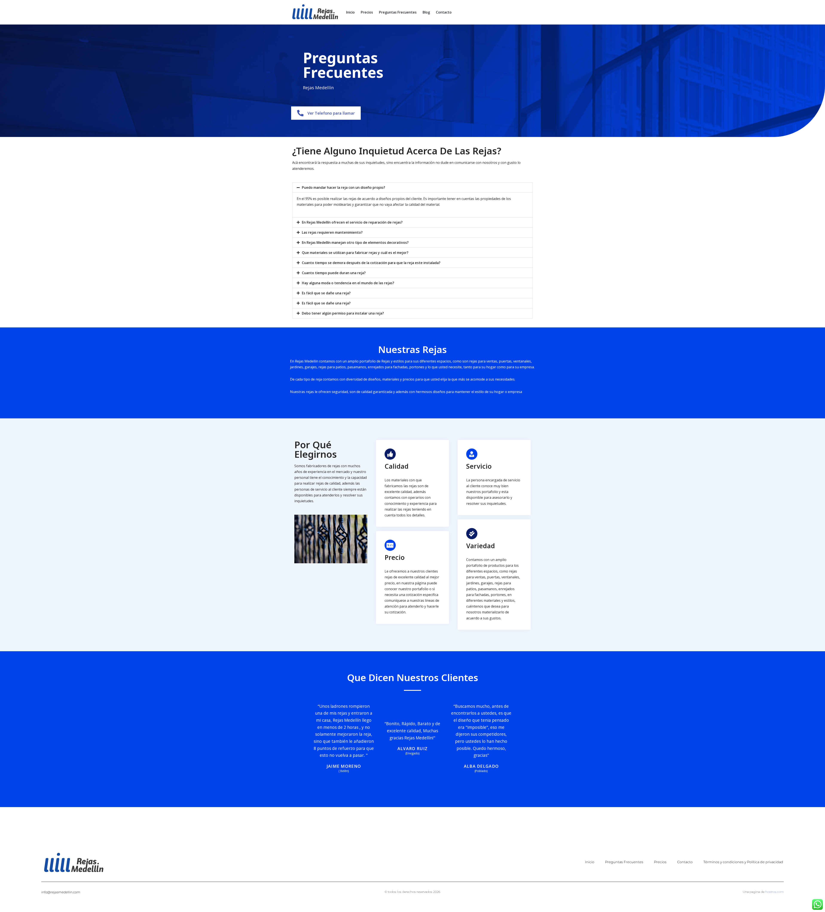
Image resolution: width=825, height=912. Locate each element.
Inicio (350, 12)
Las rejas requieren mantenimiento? (332, 232)
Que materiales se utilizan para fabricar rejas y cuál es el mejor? (355, 252)
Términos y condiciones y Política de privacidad (743, 862)
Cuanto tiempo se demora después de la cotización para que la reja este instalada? (371, 262)
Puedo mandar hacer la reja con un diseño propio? (343, 187)
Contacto (444, 12)
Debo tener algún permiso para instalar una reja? (343, 313)
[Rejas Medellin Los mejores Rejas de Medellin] (314, 12)
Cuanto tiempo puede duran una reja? (334, 272)
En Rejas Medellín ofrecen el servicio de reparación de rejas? (352, 222)
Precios (367, 12)
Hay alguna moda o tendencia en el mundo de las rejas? (348, 283)
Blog (426, 12)
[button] (412, 187)
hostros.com (774, 892)
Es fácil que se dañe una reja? (326, 293)
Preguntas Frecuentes (398, 12)
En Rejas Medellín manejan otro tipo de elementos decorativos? (355, 242)
